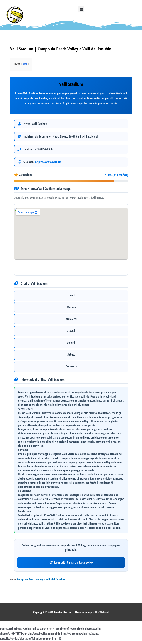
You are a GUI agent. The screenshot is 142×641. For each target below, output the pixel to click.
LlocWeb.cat (102, 612)
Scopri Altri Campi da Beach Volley (73, 562)
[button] (81, 9)
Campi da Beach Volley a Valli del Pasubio (41, 579)
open (25, 63)
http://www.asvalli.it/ (48, 162)
